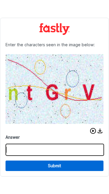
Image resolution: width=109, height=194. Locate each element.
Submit (54, 165)
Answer (13, 137)
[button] (93, 130)
